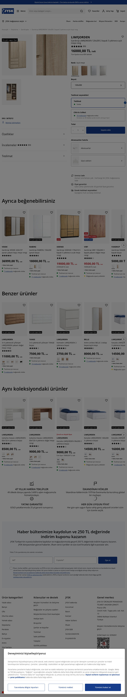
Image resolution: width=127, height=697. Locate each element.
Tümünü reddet (66, 687)
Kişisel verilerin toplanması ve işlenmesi (103, 674)
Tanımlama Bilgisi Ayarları (26, 687)
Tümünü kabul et (103, 687)
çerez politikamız (17, 677)
